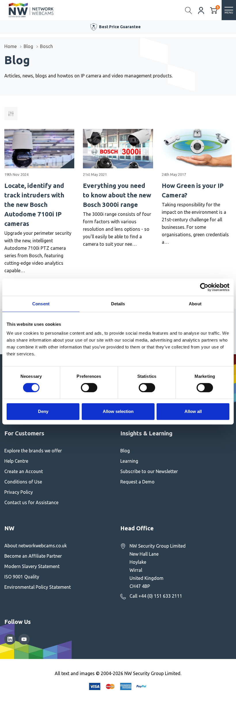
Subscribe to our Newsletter (149, 471)
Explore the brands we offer (33, 450)
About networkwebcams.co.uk (35, 545)
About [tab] (195, 303)
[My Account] (201, 10)
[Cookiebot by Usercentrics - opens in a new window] (204, 287)
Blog (125, 450)
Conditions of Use (23, 481)
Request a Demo (137, 481)
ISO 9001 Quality (21, 576)
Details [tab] (118, 303)
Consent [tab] (41, 303)
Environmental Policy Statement (37, 587)
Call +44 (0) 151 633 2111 (156, 596)
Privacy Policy (18, 492)
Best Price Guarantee (120, 26)
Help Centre (16, 461)
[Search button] (188, 10)
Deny (43, 411)
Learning (129, 461)
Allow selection (118, 411)
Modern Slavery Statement (32, 566)
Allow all (193, 411)
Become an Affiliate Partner (33, 556)
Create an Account (23, 471)
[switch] (89, 387)
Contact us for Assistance (31, 502)
